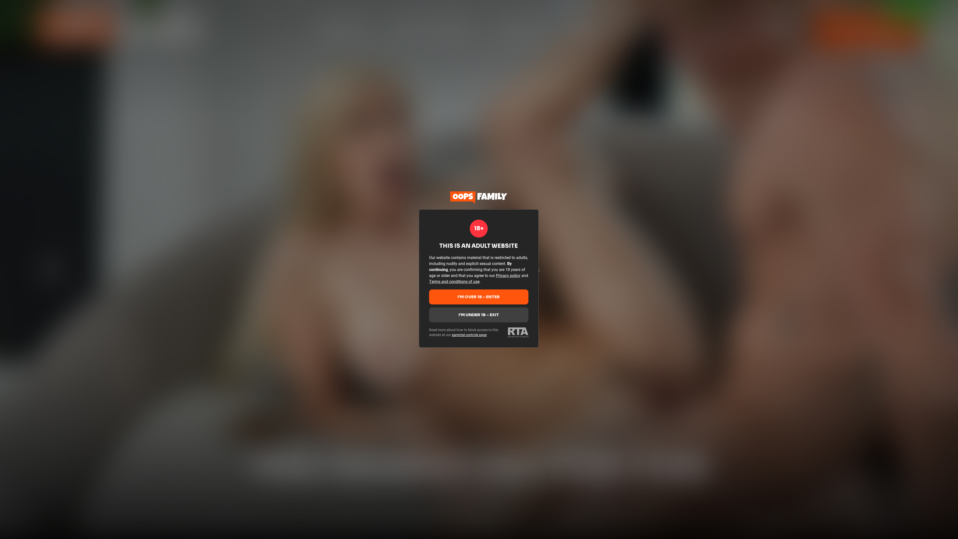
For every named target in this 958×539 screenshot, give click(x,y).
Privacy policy (508, 275)
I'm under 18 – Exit (479, 314)
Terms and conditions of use (454, 281)
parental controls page (469, 334)
